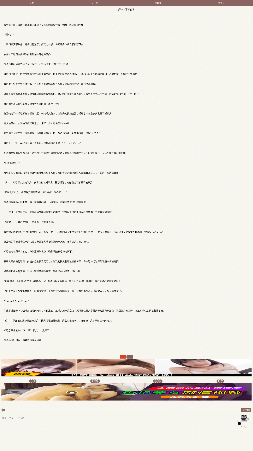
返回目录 (95, 381)
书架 (11, 418)
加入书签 (157, 381)
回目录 (158, 3)
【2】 (130, 357)
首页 (32, 3)
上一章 (32, 381)
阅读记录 (21, 418)
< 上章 (95, 3)
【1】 (123, 357)
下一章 (220, 381)
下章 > (221, 3)
